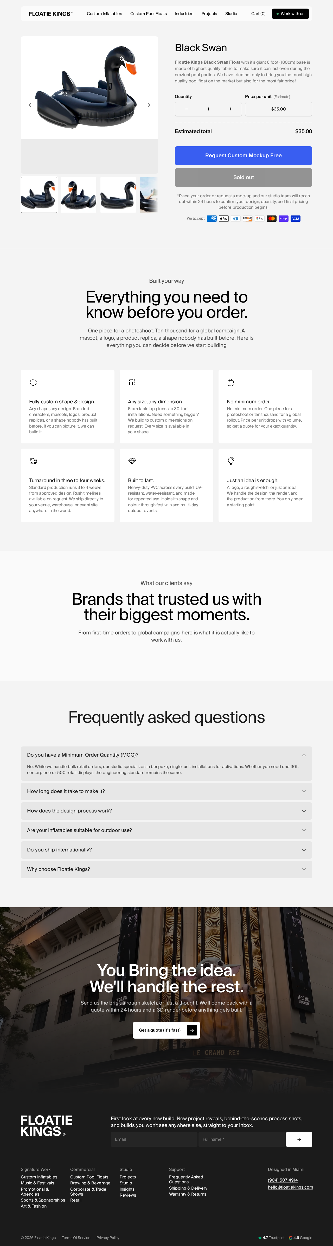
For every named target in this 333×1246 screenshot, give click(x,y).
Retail (75, 1200)
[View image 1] (39, 195)
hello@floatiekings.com (290, 1187)
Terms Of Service (76, 1238)
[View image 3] (118, 195)
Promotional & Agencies (35, 1192)
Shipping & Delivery (188, 1188)
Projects (209, 13)
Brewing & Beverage (90, 1183)
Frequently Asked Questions (186, 1180)
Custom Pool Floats (148, 13)
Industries (184, 13)
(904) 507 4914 (283, 1180)
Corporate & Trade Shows (88, 1192)
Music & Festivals (37, 1183)
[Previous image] (31, 105)
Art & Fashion (34, 1206)
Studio (231, 13)
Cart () (258, 14)
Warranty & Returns (187, 1194)
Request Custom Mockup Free (243, 155)
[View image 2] (78, 195)
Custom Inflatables (104, 13)
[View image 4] (157, 195)
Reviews (128, 1195)
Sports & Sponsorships (43, 1200)
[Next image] (148, 105)
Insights (127, 1189)
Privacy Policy (108, 1238)
